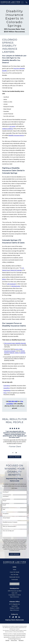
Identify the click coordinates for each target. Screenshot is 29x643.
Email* (4, 505)
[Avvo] (13, 617)
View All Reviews (14, 457)
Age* (4, 509)
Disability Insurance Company (10, 522)
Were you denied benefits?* (9, 526)
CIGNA (17, 352)
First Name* (6, 492)
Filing (5, 393)
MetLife (12, 352)
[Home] (10, 2)
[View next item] (16, 452)
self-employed (11, 284)
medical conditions (7, 128)
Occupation (5, 513)
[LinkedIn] (19, 617)
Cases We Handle (14, 572)
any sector (12, 126)
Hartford (6, 352)
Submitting (6, 385)
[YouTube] (16, 617)
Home (14, 569)
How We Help (14, 574)
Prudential (22, 352)
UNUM (23, 351)
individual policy (15, 286)
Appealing (6, 388)
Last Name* (6, 496)
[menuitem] (7, 640)
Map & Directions (14, 597)
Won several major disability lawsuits (15, 343)
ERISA (4, 279)
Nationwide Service (14, 577)
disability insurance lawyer (16, 135)
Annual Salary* (6, 517)
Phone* (4, 500)
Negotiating (6, 390)
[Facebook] (10, 617)
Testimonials (14, 579)
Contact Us (14, 584)
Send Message (14, 554)
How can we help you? (8, 530)
